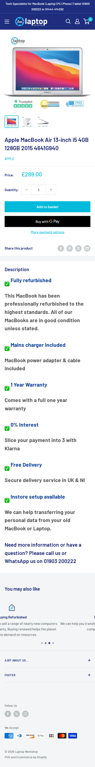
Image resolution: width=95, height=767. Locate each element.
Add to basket (47, 206)
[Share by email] (87, 247)
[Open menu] (7, 21)
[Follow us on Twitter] (16, 714)
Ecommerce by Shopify (31, 757)
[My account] (77, 21)
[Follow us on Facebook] (8, 714)
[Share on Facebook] (61, 247)
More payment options (47, 232)
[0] (86, 21)
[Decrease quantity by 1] (26, 190)
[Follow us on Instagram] (25, 714)
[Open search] (68, 21)
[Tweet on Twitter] (78, 247)
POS (7, 757)
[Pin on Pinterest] (69, 247)
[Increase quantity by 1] (51, 190)
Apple (9, 159)
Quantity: (12, 190)
